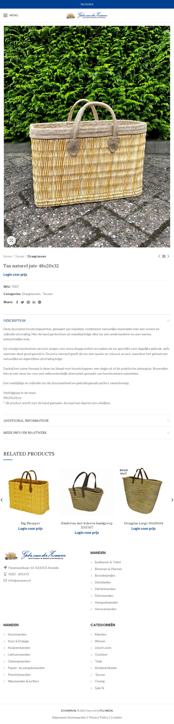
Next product (168, 256)
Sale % (99, 688)
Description (14, 321)
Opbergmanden (19, 661)
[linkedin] (34, 302)
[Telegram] (40, 302)
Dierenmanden (105, 589)
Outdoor (101, 654)
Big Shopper (30, 523)
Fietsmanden (104, 595)
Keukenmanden (19, 648)
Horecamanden (105, 609)
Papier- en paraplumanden (26, 668)
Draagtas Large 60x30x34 (143, 523)
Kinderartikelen (106, 668)
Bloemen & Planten (108, 569)
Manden (100, 634)
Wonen (100, 641)
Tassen (19, 256)
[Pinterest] (28, 302)
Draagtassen (37, 256)
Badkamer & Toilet (108, 562)
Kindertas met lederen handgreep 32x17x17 (87, 525)
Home (7, 256)
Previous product (159, 256)
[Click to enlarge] (11, 240)
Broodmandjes (105, 575)
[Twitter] (22, 302)
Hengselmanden (106, 602)
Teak (98, 661)
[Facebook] (17, 302)
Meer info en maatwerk (25, 433)
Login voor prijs (15, 274)
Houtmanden (17, 634)
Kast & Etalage (18, 641)
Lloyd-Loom (103, 648)
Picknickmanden (19, 674)
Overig (100, 681)
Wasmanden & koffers (23, 681)
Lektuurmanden (19, 654)
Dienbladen (103, 582)
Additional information (25, 421)
